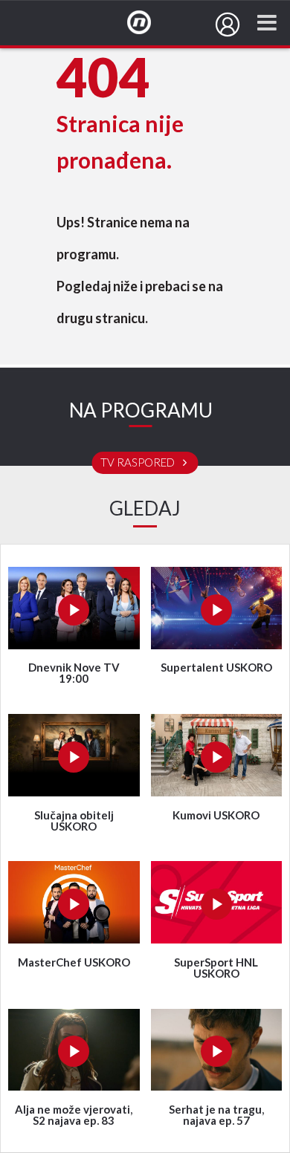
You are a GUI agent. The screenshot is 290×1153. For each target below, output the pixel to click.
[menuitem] (227, 24)
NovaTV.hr (148, 23)
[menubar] (227, 24)
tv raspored (138, 463)
